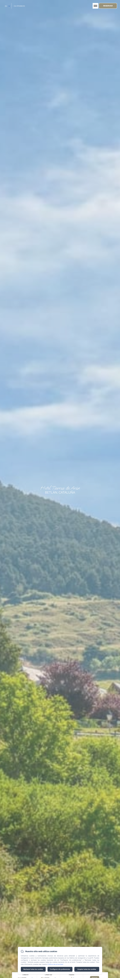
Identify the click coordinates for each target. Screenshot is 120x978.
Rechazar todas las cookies (33, 969)
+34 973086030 (19, 6)
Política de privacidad (55, 964)
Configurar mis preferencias (60, 969)
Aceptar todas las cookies (86, 969)
